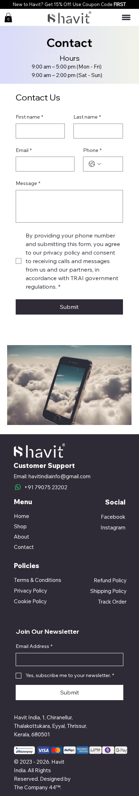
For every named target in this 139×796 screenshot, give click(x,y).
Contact (24, 547)
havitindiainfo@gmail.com (60, 476)
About (21, 536)
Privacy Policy (30, 590)
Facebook (113, 516)
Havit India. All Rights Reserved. (39, 770)
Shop (20, 526)
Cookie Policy (30, 601)
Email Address (34, 646)
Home (21, 516)
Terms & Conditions (37, 580)
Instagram (113, 527)
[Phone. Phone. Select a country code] (95, 164)
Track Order (112, 601)
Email (24, 150)
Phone (92, 150)
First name (29, 117)
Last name (87, 117)
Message (28, 183)
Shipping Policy (108, 591)
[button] (8, 17)
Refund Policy (110, 580)
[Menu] (126, 17)
